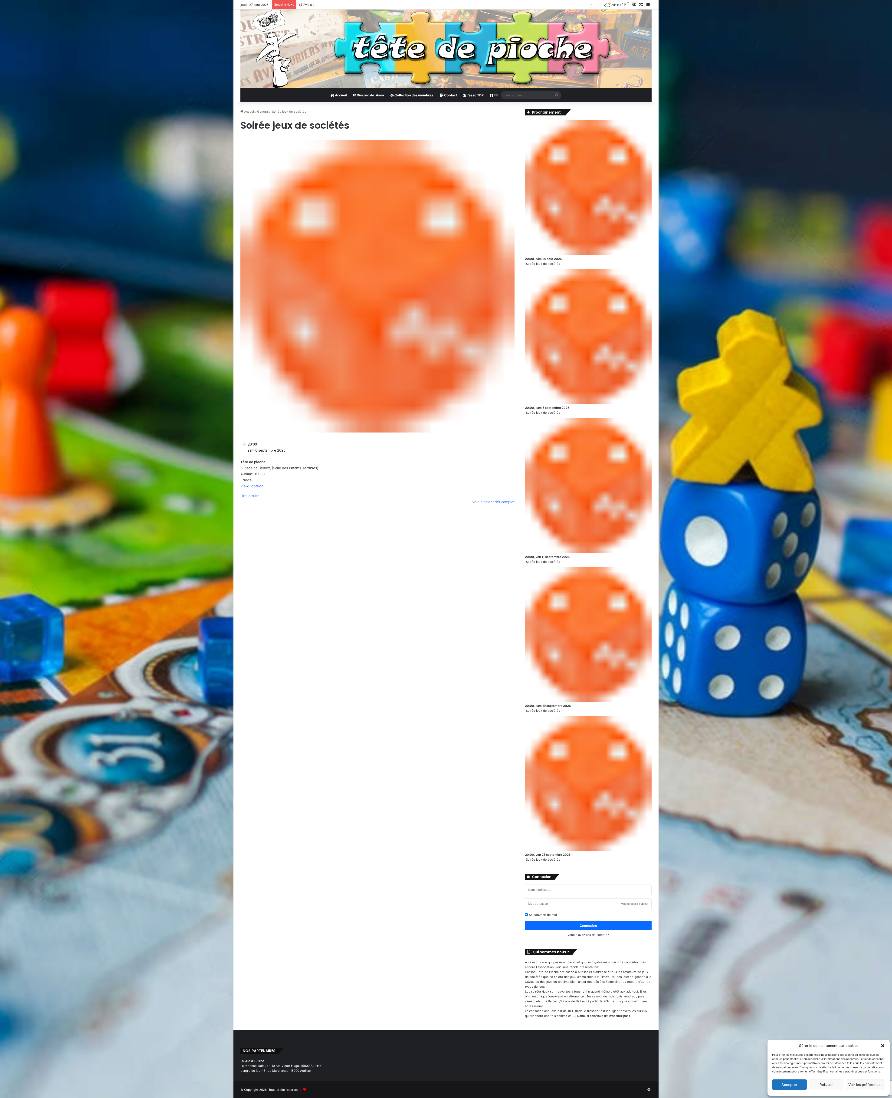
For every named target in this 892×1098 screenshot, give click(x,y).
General (263, 111)
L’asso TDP (475, 95)
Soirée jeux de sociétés (543, 263)
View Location (251, 486)
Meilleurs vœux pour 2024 (318, 5)
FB (495, 95)
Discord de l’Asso (370, 95)
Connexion (588, 926)
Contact (450, 95)
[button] (882, 1045)
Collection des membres (413, 95)
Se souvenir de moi (542, 915)
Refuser (826, 1084)
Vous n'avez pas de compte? (588, 935)
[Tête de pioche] (446, 49)
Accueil (340, 95)
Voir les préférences (865, 1084)
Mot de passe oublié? (634, 903)
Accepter (789, 1084)
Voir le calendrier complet (493, 502)
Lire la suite (249, 496)
